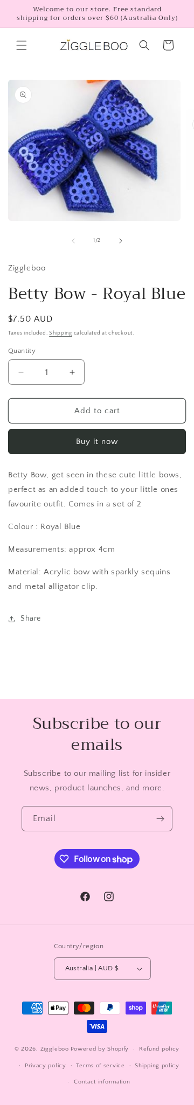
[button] (21, 45)
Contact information (102, 1082)
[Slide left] (73, 241)
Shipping (60, 333)
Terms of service (100, 1065)
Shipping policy (157, 1065)
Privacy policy (45, 1065)
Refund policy (159, 1049)
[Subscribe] (160, 818)
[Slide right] (121, 241)
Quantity (22, 351)
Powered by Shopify (100, 1049)
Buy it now (97, 441)
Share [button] (30, 618)
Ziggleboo (54, 1049)
